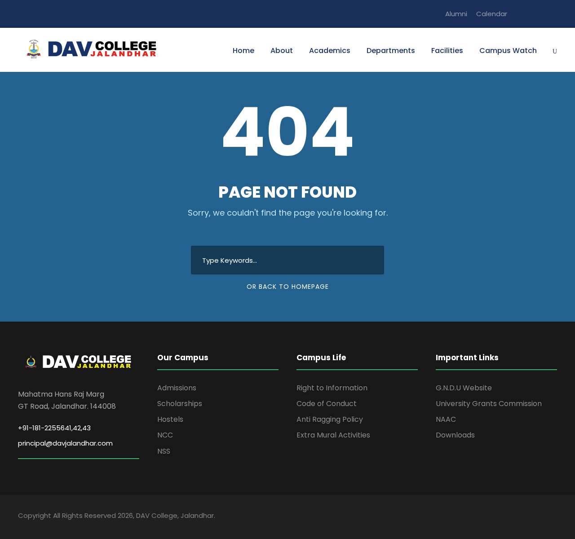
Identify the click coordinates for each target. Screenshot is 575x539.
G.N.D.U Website (464, 388)
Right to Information (331, 388)
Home (243, 50)
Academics (329, 50)
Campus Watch (508, 50)
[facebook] (521, 13)
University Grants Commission (489, 403)
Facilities (447, 50)
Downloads (455, 435)
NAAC (446, 419)
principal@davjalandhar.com (65, 443)
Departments (391, 50)
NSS (163, 451)
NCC (165, 435)
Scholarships (179, 403)
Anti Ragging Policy (329, 419)
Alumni (456, 13)
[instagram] (554, 13)
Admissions (176, 388)
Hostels (170, 419)
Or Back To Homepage (288, 286)
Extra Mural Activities (333, 435)
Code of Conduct (326, 403)
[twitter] (537, 13)
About (281, 50)
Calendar (491, 13)
